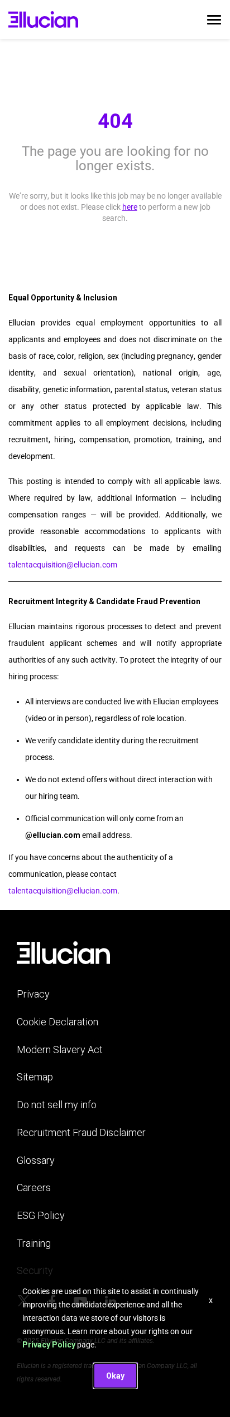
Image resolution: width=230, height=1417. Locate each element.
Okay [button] (115, 1375)
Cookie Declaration (57, 1022)
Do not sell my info (57, 1104)
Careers (34, 1187)
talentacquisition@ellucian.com (62, 564)
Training (34, 1243)
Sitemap (35, 1077)
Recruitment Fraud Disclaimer (81, 1132)
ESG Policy (41, 1215)
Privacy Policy (48, 1344)
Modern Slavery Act (60, 1049)
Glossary (36, 1160)
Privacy (33, 994)
